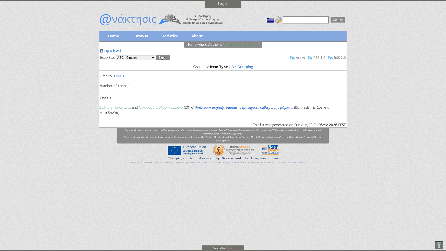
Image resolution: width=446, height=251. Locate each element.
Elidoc (229, 248)
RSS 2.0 (340, 57)
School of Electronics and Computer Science (216, 162)
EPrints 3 (160, 162)
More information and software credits (295, 162)
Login (222, 3)
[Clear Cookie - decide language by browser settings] (278, 19)
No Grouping (242, 66)
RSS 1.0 (319, 57)
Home (113, 36)
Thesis (119, 76)
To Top (439, 245)
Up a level (112, 51)
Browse (141, 36)
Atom (300, 57)
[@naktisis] (169, 26)
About (197, 36)
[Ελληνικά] (270, 19)
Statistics (169, 36)
